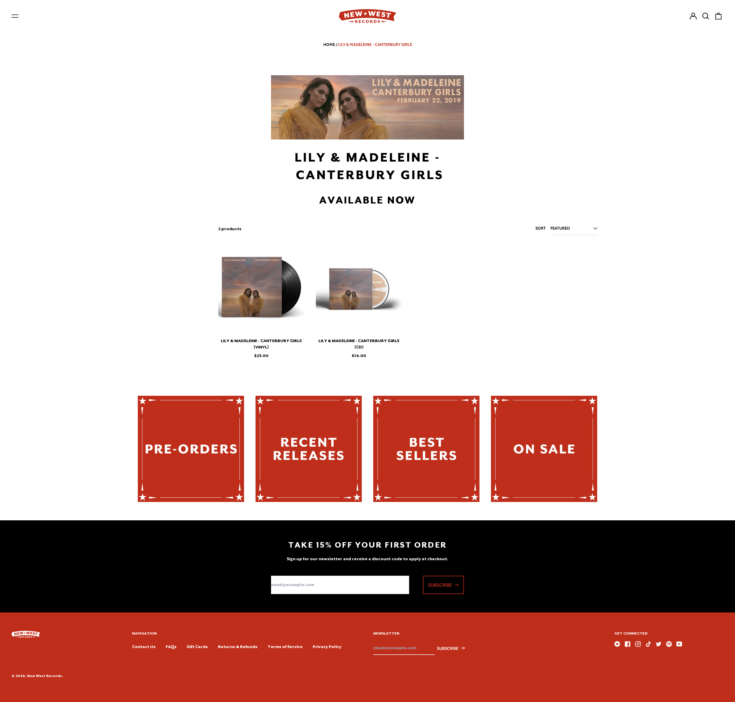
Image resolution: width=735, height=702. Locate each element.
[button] (706, 16)
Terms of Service (285, 646)
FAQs (171, 646)
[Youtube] (679, 644)
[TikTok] (648, 644)
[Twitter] (659, 644)
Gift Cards (197, 646)
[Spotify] (669, 644)
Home (329, 44)
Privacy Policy (327, 646)
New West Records (44, 676)
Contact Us (144, 646)
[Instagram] (638, 644)
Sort (540, 228)
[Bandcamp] (617, 644)
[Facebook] (627, 644)
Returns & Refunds (238, 646)
